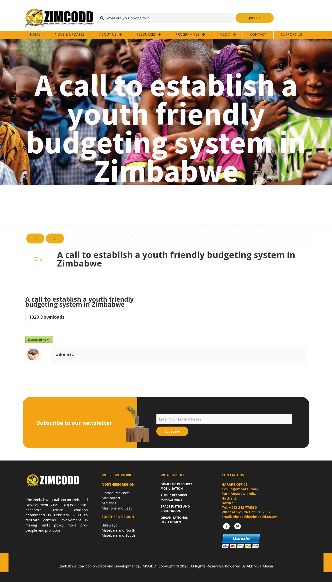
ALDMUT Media (260, 566)
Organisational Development (174, 520)
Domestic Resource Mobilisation (176, 486)
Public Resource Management (174, 497)
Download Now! (39, 339)
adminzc (65, 354)
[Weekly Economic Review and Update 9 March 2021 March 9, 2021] (327, 562)
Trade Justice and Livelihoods (175, 508)
